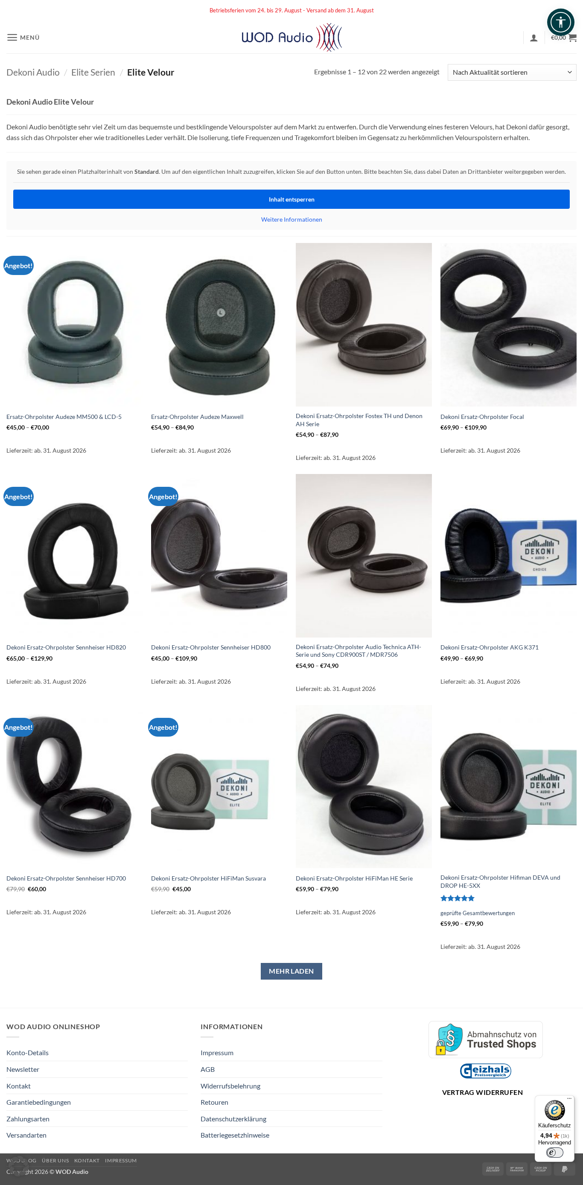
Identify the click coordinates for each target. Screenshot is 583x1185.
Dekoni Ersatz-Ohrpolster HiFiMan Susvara (208, 878)
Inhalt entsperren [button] (292, 199)
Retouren (214, 1102)
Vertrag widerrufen (482, 1092)
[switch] (554, 1152)
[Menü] (569, 1100)
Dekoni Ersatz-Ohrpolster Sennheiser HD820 (66, 647)
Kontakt (18, 1086)
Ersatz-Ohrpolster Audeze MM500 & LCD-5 (64, 416)
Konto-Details (27, 1052)
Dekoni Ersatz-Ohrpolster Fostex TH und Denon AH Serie (359, 419)
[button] (22, 37)
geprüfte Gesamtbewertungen (477, 913)
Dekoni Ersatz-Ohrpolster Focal (482, 416)
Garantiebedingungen (38, 1102)
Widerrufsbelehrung (230, 1086)
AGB (208, 1069)
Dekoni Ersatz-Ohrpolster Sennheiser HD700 (66, 878)
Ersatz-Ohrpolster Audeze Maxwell (197, 416)
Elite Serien (93, 72)
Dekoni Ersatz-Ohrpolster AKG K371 (489, 647)
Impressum (217, 1052)
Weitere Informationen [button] (291, 219)
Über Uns (55, 1160)
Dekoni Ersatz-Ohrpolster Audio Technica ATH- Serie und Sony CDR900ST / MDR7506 (358, 650)
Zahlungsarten (28, 1119)
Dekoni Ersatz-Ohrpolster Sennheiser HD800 (211, 647)
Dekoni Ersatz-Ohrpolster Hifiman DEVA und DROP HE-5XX (500, 881)
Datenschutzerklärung (233, 1119)
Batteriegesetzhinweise (235, 1135)
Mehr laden (291, 971)
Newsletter (22, 1069)
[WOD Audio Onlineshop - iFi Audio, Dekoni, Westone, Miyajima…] (291, 37)
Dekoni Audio (33, 72)
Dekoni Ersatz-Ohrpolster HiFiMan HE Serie (354, 878)
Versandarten (26, 1135)
